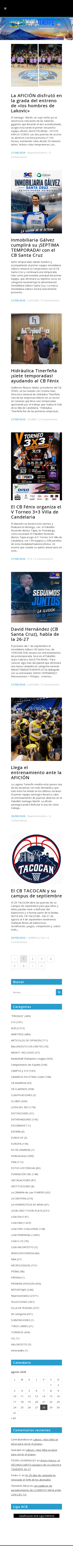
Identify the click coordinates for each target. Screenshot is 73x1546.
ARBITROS (17, 1034)
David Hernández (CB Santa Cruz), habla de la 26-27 (35, 634)
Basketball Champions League (28, 1058)
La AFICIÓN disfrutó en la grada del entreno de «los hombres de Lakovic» (36, 103)
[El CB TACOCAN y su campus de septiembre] (36, 859)
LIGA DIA (16, 1216)
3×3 (30, 558)
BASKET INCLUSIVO (22, 1052)
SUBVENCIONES (20, 1320)
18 (22, 1401)
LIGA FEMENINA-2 (22, 1235)
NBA (13, 1259)
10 (14, 1396)
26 (29, 1407)
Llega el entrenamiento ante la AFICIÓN (36, 772)
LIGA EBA (33, 300)
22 (50, 1401)
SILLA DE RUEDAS (21, 1308)
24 (14, 1407)
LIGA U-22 (17, 1241)
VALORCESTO (19, 1344)
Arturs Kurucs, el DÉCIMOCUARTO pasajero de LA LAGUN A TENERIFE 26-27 (36, 1465)
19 (29, 1401)
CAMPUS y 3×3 (20, 1070)
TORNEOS (17, 1332)
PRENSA (16, 1277)
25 (22, 1407)
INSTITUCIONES (20, 1186)
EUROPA (16, 1143)
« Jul (13, 1418)
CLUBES (32, 419)
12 (29, 1396)
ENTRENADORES (21, 1119)
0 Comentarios (50, 300)
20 (36, 1401)
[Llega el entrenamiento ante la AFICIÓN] (36, 729)
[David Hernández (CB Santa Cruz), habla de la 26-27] (36, 597)
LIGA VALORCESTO (22, 1247)
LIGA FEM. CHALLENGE (24, 1228)
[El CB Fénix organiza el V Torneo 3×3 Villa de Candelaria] (36, 466)
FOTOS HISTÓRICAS (23, 1168)
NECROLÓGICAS (20, 1265)
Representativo (37, 152)
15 (50, 1396)
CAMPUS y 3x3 (36, 937)
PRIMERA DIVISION (22, 1283)
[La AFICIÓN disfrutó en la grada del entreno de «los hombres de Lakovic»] (36, 65)
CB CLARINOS (19, 1089)
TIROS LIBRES (19, 1326)
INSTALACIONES (20, 1180)
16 (58, 1396)
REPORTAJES (18, 1289)
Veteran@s (17, 1350)
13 (36, 1396)
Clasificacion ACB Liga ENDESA (36, 1515)
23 (58, 1401)
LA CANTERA (18, 1198)
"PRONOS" (17, 1016)
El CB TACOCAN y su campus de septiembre (36, 893)
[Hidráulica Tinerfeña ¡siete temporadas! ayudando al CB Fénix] (36, 338)
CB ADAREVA (18, 1083)
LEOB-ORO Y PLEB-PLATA (26, 1210)
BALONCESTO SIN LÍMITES (27, 1046)
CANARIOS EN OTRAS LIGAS (27, 1076)
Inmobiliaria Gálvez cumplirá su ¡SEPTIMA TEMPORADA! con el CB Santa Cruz (35, 247)
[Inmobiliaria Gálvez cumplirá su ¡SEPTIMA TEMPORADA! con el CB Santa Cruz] (36, 201)
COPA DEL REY (20, 1107)
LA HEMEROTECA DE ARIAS (27, 1204)
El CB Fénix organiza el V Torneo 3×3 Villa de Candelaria (36, 512)
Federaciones (19, 1156)
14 (43, 1396)
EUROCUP (17, 1137)
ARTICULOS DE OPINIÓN (26, 1040)
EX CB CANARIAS (21, 1149)
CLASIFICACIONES (21, 1095)
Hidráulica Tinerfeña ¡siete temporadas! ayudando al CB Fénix (35, 376)
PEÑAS (15, 1271)
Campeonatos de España (25, 1064)
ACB (13, 1028)
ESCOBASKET (19, 1125)
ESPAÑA (16, 1131)
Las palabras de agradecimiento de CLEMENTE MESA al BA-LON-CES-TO (36, 1490)
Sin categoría (18, 1314)
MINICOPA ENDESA (22, 1253)
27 (36, 1407)
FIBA (13, 1162)
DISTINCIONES (20, 1113)
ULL (13, 1338)
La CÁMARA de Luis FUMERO (28, 1192)
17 (14, 1401)
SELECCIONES (19, 1301)
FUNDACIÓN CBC (21, 1174)
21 (43, 1401)
